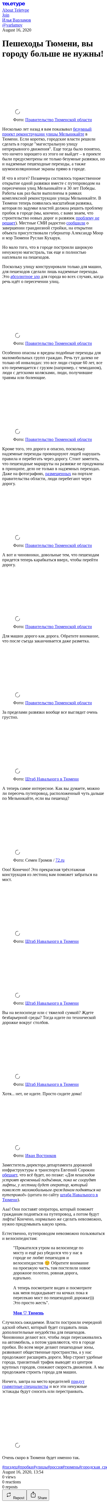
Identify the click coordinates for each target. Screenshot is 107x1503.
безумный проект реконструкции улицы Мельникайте (47, 131)
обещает (9, 1175)
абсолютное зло (25, 276)
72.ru (59, 860)
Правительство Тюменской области (58, 119)
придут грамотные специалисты (43, 1384)
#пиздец (10, 1467)
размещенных (58, 473)
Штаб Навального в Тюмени (52, 779)
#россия (55, 1467)
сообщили (75, 223)
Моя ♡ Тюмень (28, 1313)
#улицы (40, 1467)
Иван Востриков (40, 1155)
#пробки (25, 1467)
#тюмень (71, 1467)
